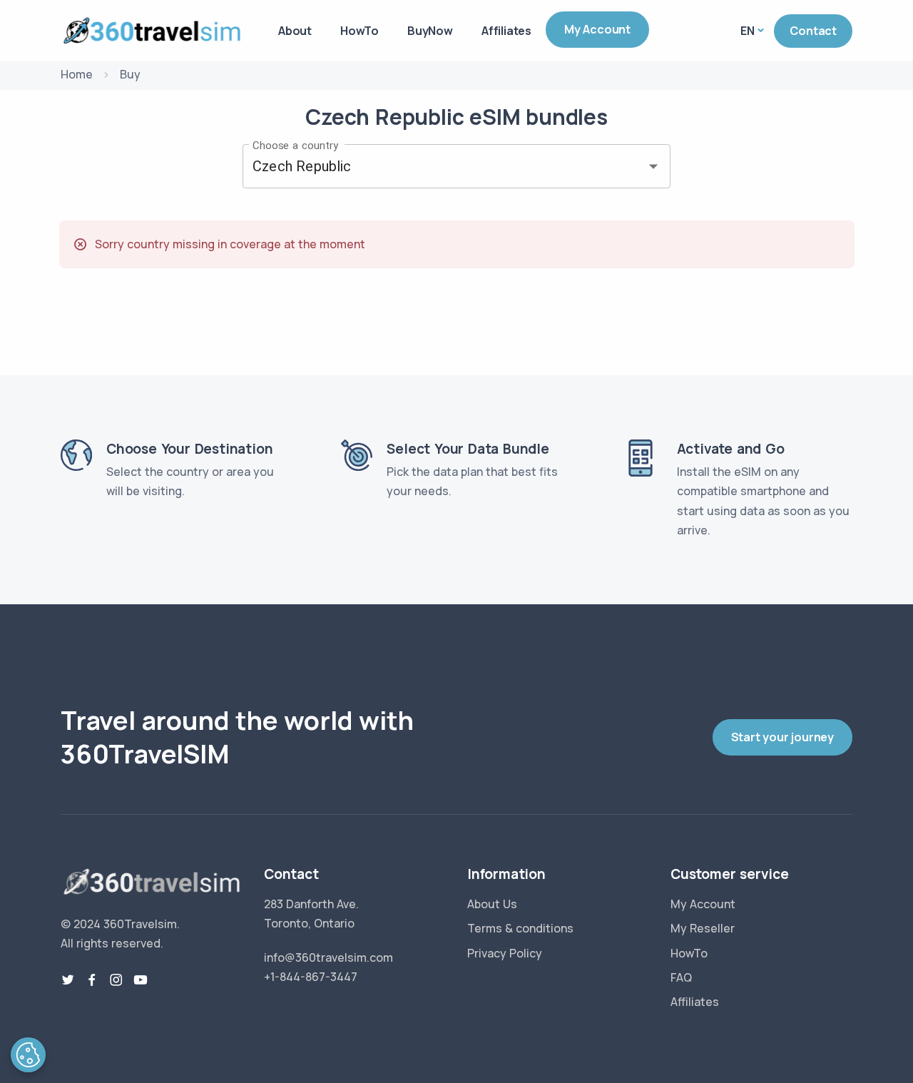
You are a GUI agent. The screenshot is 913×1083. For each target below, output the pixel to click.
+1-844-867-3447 (310, 977)
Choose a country (295, 144)
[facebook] (92, 980)
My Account (597, 29)
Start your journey (782, 737)
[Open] (653, 166)
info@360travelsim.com (328, 957)
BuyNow (430, 31)
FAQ (681, 977)
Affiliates (506, 31)
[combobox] (436, 166)
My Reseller (702, 928)
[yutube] (140, 980)
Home (77, 74)
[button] (28, 1054)
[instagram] (116, 980)
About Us (492, 904)
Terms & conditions (520, 928)
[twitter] (68, 980)
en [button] (747, 31)
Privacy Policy (504, 953)
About (295, 31)
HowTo (359, 31)
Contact (813, 31)
